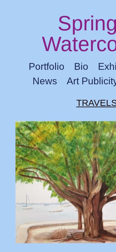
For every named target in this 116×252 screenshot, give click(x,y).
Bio (81, 66)
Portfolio (46, 66)
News (45, 81)
